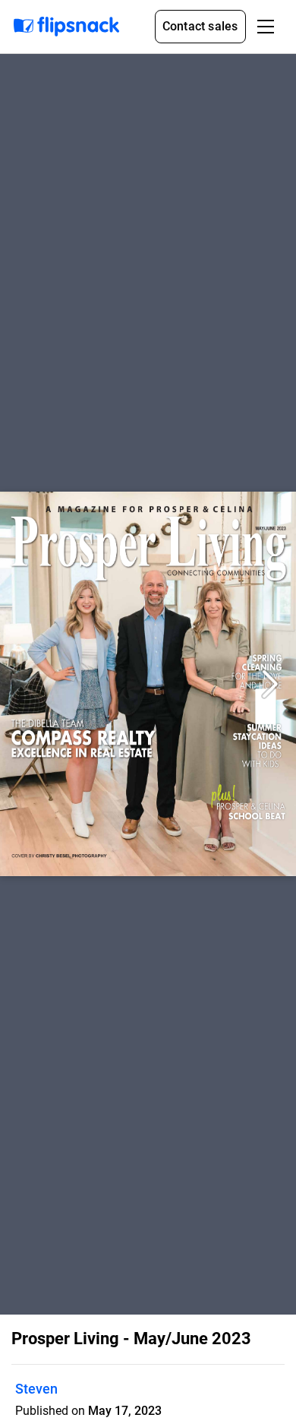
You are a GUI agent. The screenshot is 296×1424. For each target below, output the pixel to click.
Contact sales (200, 26)
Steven (36, 1389)
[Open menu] (265, 26)
